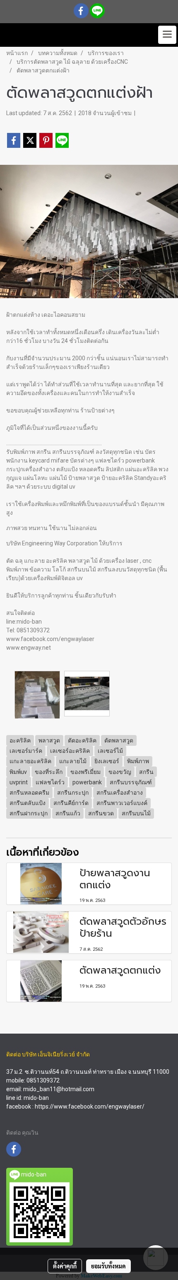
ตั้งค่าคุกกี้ (65, 1266)
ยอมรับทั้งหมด (108, 1266)
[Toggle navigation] (167, 35)
